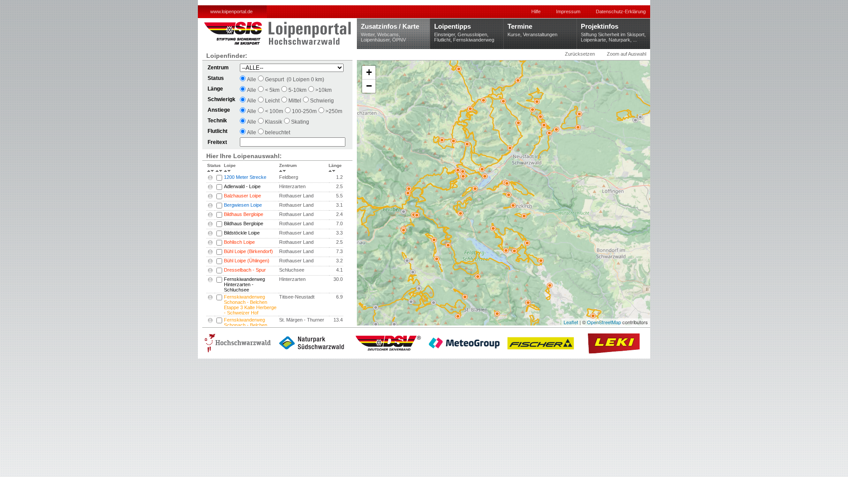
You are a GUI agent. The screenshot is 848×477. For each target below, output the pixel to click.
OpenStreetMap (604, 322)
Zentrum (288, 165)
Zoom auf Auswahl (626, 54)
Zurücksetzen (580, 54)
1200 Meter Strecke (245, 177)
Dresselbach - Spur (245, 270)
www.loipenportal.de (231, 11)
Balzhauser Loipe (242, 195)
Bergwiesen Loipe (243, 205)
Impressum (568, 11)
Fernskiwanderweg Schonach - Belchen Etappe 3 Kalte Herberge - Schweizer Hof (250, 304)
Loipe (230, 165)
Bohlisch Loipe (239, 242)
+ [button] (369, 72)
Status (211, 165)
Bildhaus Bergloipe (243, 214)
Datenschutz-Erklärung (621, 11)
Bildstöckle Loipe (242, 232)
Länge (335, 165)
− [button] (369, 85)
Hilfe (536, 11)
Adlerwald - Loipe (242, 186)
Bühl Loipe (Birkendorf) (248, 251)
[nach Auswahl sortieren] (219, 168)
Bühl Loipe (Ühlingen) (246, 260)
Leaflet (571, 322)
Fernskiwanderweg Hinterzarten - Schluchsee (244, 284)
